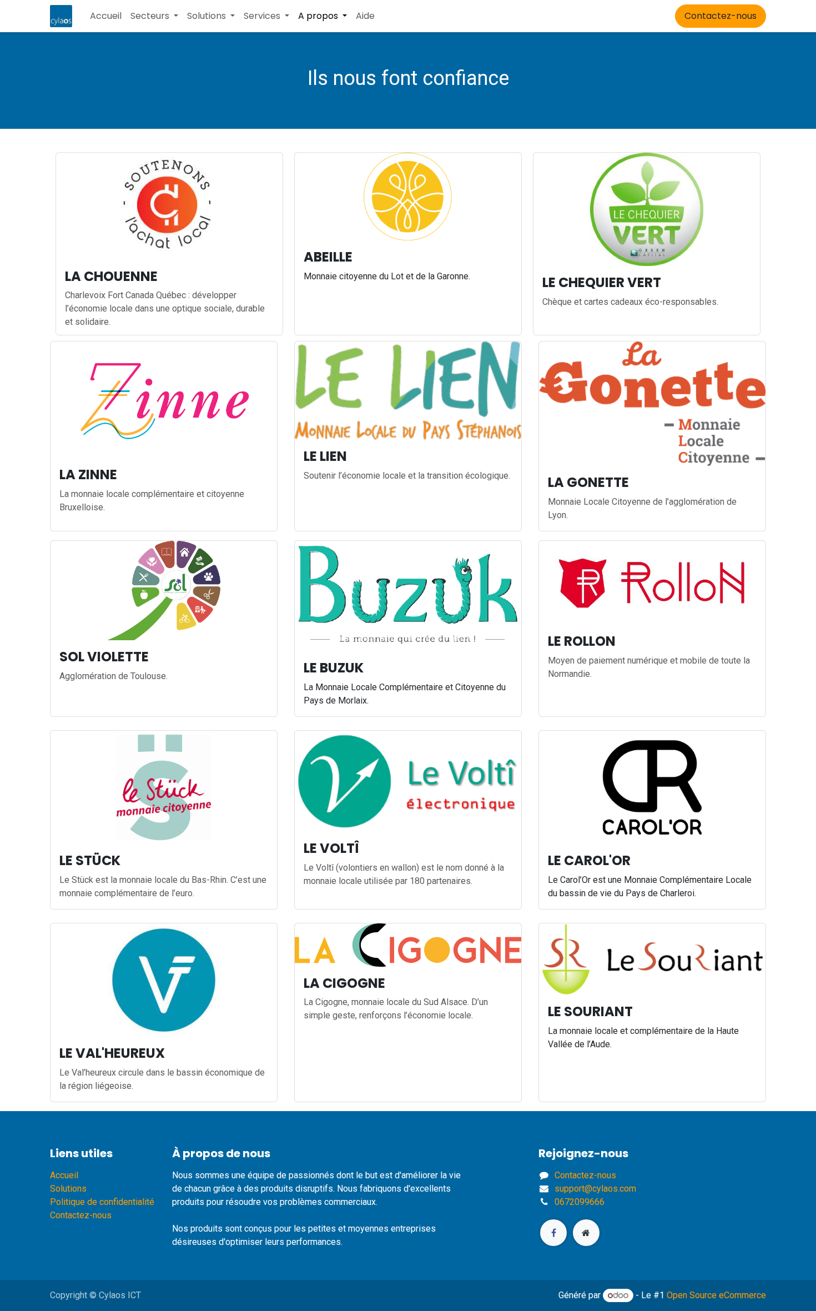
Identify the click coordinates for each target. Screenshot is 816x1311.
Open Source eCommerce (716, 1295)
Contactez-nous (720, 15)
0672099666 (580, 1202)
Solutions (68, 1188)
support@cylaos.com (595, 1188)
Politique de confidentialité (102, 1202)
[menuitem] (105, 16)
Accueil (64, 1175)
